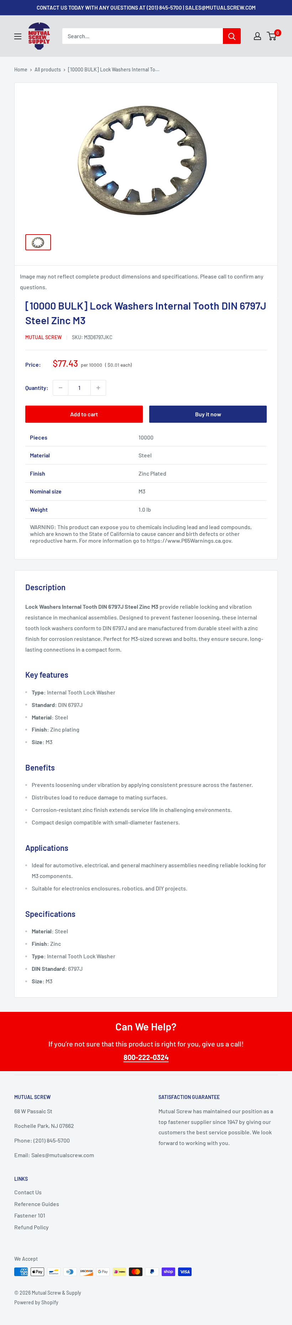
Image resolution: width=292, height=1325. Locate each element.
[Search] (232, 36)
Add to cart (84, 414)
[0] (271, 36)
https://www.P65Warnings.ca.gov (189, 540)
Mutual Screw (43, 337)
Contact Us (28, 1192)
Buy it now (208, 414)
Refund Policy (31, 1227)
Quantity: (36, 387)
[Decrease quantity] (60, 387)
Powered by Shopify (36, 1302)
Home (20, 69)
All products (48, 69)
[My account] (257, 36)
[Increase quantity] (98, 387)
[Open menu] (17, 36)
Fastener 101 (29, 1215)
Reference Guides (36, 1203)
